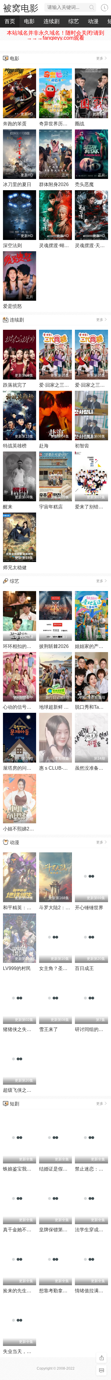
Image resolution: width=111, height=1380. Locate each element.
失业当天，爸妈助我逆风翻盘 (34, 1351)
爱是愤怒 (12, 306)
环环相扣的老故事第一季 (29, 646)
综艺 (73, 21)
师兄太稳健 (15, 567)
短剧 (14, 1103)
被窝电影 (20, 8)
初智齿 (82, 445)
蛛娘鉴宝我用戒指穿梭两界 (31, 1168)
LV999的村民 (17, 968)
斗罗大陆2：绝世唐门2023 (67, 907)
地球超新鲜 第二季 (58, 707)
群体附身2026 (54, 184)
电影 (29, 21)
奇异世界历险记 (55, 123)
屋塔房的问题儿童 (22, 768)
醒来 (7, 506)
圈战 (79, 123)
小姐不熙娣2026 (20, 828)
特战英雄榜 (15, 445)
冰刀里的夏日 (17, 184)
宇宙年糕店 (51, 506)
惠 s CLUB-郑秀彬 (58, 768)
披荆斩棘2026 (54, 646)
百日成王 (84, 968)
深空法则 (12, 245)
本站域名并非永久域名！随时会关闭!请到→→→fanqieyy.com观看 (55, 35)
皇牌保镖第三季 (55, 1229)
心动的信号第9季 (21, 707)
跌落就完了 (15, 385)
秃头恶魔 (84, 184)
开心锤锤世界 (89, 907)
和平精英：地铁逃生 (24, 907)
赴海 (44, 445)
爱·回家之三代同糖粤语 (63, 385)
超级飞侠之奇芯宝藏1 (25, 1090)
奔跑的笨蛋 (15, 123)
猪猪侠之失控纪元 (22, 1029)
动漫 (93, 21)
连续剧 (51, 21)
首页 (9, 21)
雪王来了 (48, 1029)
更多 (99, 58)
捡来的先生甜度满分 (24, 1290)
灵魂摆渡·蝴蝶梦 (56, 245)
